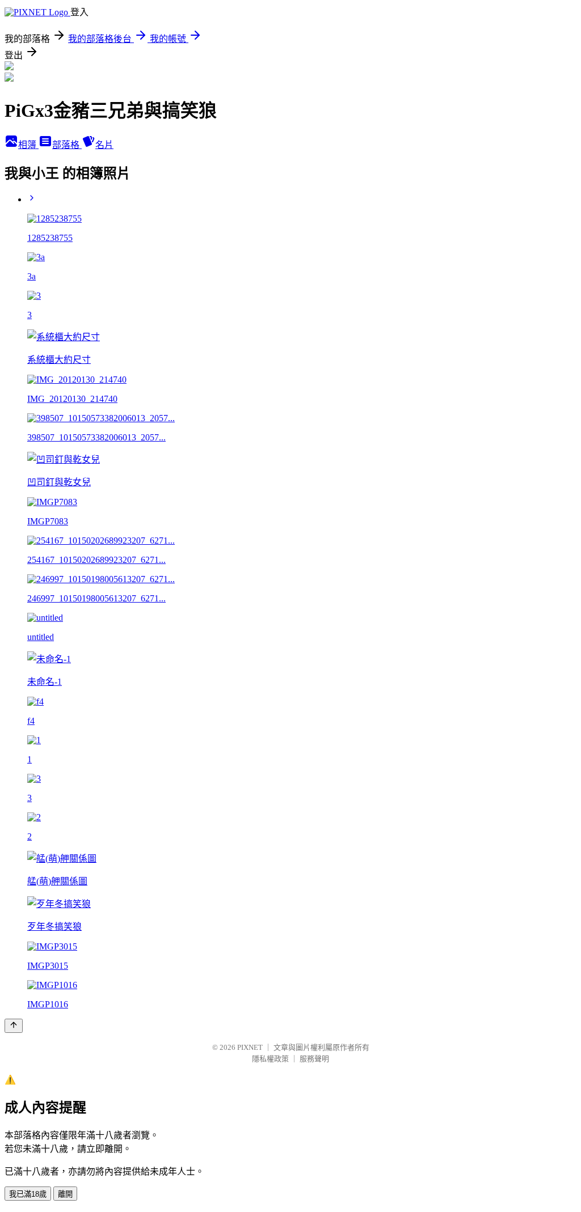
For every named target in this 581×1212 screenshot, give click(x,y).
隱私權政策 (270, 1058)
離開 (65, 1194)
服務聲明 (314, 1058)
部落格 (67, 145)
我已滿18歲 (28, 1194)
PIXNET (250, 1047)
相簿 (28, 145)
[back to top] (14, 1026)
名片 (104, 145)
